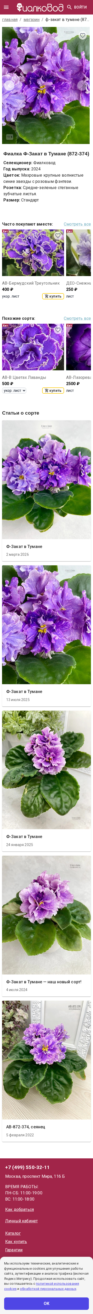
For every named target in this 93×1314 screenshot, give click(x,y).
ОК (47, 1303)
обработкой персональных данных (48, 1289)
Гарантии (13, 1249)
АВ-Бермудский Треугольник (31, 283)
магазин (32, 19)
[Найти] (69, 7)
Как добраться (19, 1209)
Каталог (13, 1233)
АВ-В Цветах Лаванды (24, 377)
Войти (80, 7)
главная (10, 19)
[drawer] (6, 7)
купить (55, 296)
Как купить (16, 1241)
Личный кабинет (21, 1220)
